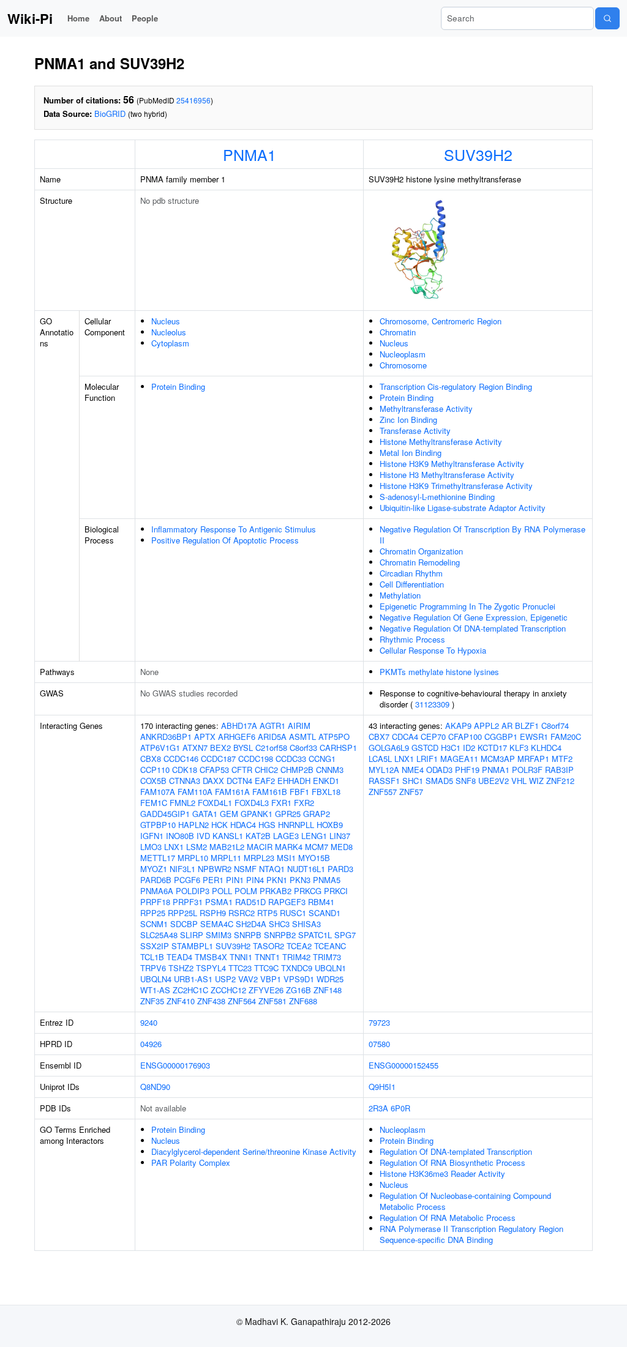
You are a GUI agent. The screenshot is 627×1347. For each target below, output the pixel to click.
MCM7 (316, 847)
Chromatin (398, 332)
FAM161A (232, 791)
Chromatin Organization (421, 551)
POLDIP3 (192, 891)
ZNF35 (152, 1001)
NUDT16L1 (306, 869)
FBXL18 (326, 791)
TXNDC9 (296, 968)
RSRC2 (241, 913)
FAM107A (157, 791)
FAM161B (269, 791)
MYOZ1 (153, 869)
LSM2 (196, 847)
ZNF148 (328, 990)
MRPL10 (193, 858)
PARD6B (155, 880)
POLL (222, 891)
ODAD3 (439, 769)
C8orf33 (303, 747)
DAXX (213, 780)
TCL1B (152, 957)
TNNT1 (267, 957)
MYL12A (384, 769)
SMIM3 (218, 935)
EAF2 (265, 780)
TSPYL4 (211, 968)
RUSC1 (293, 913)
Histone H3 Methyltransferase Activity (447, 474)
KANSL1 (227, 835)
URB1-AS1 (193, 979)
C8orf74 (555, 725)
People (145, 18)
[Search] (607, 18)
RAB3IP (559, 769)
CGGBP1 (500, 736)
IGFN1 (151, 835)
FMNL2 (182, 802)
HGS (267, 824)
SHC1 (412, 780)
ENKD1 (326, 780)
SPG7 (345, 935)
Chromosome (403, 365)
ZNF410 (181, 1001)
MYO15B (314, 858)
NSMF (245, 869)
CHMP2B (297, 769)
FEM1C (153, 802)
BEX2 (220, 747)
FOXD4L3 (252, 802)
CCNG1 (322, 758)
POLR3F (527, 769)
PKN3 (300, 880)
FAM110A (195, 791)
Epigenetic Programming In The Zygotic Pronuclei (467, 606)
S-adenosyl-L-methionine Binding (437, 496)
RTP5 (267, 913)
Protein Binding (178, 386)
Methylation (400, 595)
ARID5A (272, 736)
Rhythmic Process (412, 639)
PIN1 (235, 880)
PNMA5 (326, 880)
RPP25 (152, 913)
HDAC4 (243, 824)
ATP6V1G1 (160, 747)
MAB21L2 (226, 847)
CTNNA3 (184, 780)
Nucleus (165, 321)
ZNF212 (560, 780)
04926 (151, 1044)
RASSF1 (384, 780)
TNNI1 (241, 957)
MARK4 (288, 847)
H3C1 (450, 747)
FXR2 (304, 802)
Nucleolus (168, 332)
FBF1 (299, 791)
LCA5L (380, 758)
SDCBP (184, 924)
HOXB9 (330, 824)
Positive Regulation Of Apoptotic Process (225, 540)
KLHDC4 (546, 747)
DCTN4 (239, 780)
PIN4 (255, 880)
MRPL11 (226, 858)
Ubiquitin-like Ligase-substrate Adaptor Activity (463, 507)
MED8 (342, 847)
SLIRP (191, 935)
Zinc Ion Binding (408, 419)
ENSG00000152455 (403, 1065)
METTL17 (157, 858)
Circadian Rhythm (411, 573)
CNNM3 (330, 769)
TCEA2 (299, 946)
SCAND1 (324, 913)
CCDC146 (180, 758)
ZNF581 (272, 1001)
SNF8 (466, 780)
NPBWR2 (214, 869)
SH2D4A (251, 924)
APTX (205, 736)
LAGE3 (286, 835)
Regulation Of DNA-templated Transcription (456, 1151)
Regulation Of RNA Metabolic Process (448, 1217)
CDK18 (184, 769)
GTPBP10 (158, 824)
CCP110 (155, 769)
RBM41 (321, 902)
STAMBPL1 (192, 946)
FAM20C (565, 736)
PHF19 (467, 769)
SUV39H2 (478, 154)
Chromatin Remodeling (420, 562)
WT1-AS (155, 990)
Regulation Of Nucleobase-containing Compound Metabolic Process (465, 1201)
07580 (379, 1044)
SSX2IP (154, 946)
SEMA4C (216, 924)
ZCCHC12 (228, 990)
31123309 (432, 704)
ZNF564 (242, 1001)
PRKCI (336, 891)
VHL (519, 780)
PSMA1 (219, 902)
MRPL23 (259, 858)
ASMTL (302, 736)
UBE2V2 (493, 780)
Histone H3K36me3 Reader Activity (442, 1173)
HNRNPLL (296, 824)
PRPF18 (155, 902)
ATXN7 (195, 747)
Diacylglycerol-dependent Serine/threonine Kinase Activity (253, 1151)
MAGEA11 (459, 758)
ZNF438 (211, 1001)
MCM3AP (498, 758)
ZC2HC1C (190, 990)
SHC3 (279, 924)
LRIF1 (427, 758)
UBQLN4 (155, 979)
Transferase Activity (415, 430)
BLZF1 (527, 725)
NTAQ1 (272, 869)
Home (78, 18)
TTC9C (266, 968)
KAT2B (258, 835)
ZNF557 (383, 791)
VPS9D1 (298, 979)
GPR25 (288, 813)
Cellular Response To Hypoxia (433, 650)
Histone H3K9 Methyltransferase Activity (452, 463)
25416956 (193, 100)
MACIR (259, 847)
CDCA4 (405, 736)
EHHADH (293, 780)
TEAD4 (179, 957)
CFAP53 (214, 769)
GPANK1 (256, 813)
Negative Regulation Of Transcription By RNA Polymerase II (482, 534)
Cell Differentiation (412, 584)
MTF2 (562, 758)
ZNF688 (303, 1001)
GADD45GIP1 (165, 813)
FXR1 (281, 802)
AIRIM (299, 725)
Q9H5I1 (382, 1086)
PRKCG (307, 891)
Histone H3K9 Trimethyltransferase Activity (456, 485)
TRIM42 (296, 957)
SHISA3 (306, 924)
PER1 (213, 880)
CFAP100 (465, 736)
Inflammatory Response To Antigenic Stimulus (233, 529)
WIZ (536, 780)
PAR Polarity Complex (190, 1162)
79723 (379, 1022)
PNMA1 (249, 154)
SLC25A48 (159, 935)
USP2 (225, 979)
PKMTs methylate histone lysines (439, 671)
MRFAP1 (533, 758)
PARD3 (340, 869)
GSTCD (424, 747)
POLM (246, 891)
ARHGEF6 (236, 736)
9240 (148, 1022)
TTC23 (240, 968)
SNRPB (247, 935)
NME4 (413, 769)
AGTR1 (272, 725)
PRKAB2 (275, 891)
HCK (219, 824)
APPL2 (486, 725)
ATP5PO (334, 736)
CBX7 (379, 736)
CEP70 (433, 736)
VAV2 (248, 979)
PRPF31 (188, 902)
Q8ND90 (155, 1086)
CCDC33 (291, 758)
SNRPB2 (280, 935)
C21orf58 (271, 747)
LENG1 (314, 835)
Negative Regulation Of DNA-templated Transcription (473, 628)
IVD (203, 835)
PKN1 (276, 880)
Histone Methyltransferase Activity (441, 441)
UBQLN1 (330, 968)
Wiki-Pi (30, 18)
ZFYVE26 (266, 990)
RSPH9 (213, 913)
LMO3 (151, 847)
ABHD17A (239, 725)
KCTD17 (492, 747)
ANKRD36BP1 (166, 736)
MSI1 (286, 858)
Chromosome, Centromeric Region (440, 321)
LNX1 (174, 847)
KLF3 (518, 747)
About (110, 18)
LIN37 (339, 835)
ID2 (469, 747)
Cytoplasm (170, 343)
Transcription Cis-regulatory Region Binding (456, 386)
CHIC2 (266, 769)
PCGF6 (187, 880)
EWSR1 (534, 736)
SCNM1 (154, 924)
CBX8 (150, 758)
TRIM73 (327, 957)
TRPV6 (153, 968)
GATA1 (204, 813)
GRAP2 (316, 813)
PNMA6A (156, 891)
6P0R (400, 1108)
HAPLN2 (193, 824)
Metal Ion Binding (410, 452)
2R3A (378, 1108)
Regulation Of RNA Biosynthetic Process (452, 1162)
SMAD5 (439, 780)
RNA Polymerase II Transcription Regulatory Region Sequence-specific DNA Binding (471, 1234)
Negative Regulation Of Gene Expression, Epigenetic (474, 617)
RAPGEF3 (287, 902)
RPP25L (182, 913)
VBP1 (270, 979)
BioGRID (110, 113)
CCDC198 (255, 758)
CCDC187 (218, 758)
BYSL (243, 747)
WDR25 (330, 979)
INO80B (180, 835)
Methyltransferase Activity (426, 408)
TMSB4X (211, 957)
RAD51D (250, 902)
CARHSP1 (338, 747)
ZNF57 (411, 791)
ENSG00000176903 (175, 1065)
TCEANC (330, 946)
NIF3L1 (182, 869)
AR (506, 725)
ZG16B (298, 990)
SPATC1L (315, 935)
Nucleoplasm (403, 354)
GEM (229, 813)
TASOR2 (268, 946)
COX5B (153, 780)
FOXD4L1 (215, 802)
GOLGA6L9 (389, 747)
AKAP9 (458, 725)
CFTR (241, 769)
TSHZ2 (180, 968)
